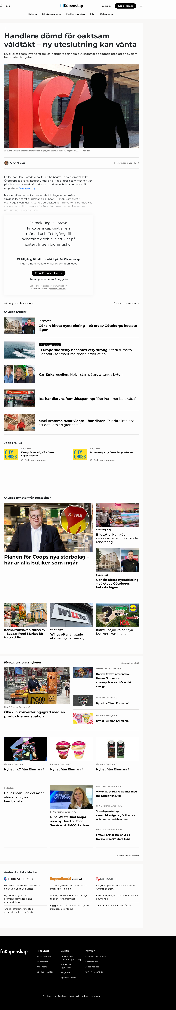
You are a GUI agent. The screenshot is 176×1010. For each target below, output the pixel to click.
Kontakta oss (91, 961)
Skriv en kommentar (127, 303)
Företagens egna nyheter (22, 662)
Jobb (92, 14)
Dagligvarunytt (28, 188)
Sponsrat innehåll (69, 977)
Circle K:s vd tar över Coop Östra (113, 905)
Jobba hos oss (92, 967)
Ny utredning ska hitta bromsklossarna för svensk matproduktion (18, 898)
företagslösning (58, 288)
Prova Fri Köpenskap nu (48, 273)
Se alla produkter (45, 972)
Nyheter (32, 14)
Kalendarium (107, 14)
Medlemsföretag (75, 14)
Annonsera (42, 967)
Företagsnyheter (51, 14)
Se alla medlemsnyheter (127, 855)
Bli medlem (42, 961)
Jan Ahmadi (19, 163)
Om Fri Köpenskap (94, 972)
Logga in (62, 279)
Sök (8, 6)
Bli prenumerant (44, 956)
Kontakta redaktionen (95, 956)
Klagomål (65, 972)
